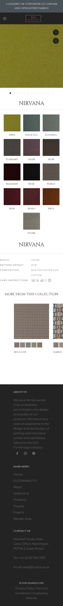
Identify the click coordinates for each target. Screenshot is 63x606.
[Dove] (28, 344)
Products (19, 499)
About (17, 487)
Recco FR (20, 352)
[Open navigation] (4, 18)
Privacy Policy (24, 588)
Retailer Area (22, 518)
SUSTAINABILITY (25, 480)
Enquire (18, 506)
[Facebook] (17, 453)
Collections (21, 493)
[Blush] (22, 344)
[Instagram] (25, 453)
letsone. (31, 598)
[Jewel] (33, 344)
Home (17, 474)
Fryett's (18, 512)
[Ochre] (39, 344)
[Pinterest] (33, 453)
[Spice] (16, 344)
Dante (57, 352)
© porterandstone (31, 583)
